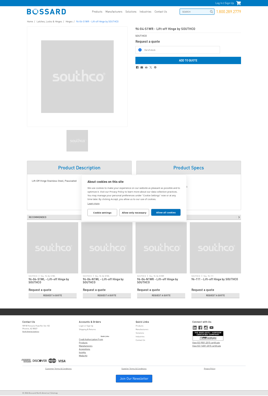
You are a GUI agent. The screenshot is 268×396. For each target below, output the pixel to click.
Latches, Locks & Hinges (49, 21)
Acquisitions (84, 349)
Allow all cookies (166, 212)
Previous (237, 217)
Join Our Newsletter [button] (134, 378)
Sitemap (54, 393)
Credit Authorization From (91, 339)
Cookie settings (102, 212)
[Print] (146, 67)
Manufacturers (113, 11)
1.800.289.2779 (228, 11)
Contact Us (160, 11)
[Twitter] (151, 67)
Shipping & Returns (87, 329)
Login (81, 326)
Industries (145, 11)
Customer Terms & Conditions (58, 368)
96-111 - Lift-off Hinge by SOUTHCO (214, 279)
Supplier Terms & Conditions (134, 368)
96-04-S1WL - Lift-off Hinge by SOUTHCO (49, 280)
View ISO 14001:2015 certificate (206, 345)
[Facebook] (137, 67)
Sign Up (229, 3)
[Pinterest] (155, 67)
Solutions (130, 11)
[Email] (142, 67)
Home (30, 21)
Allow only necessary (134, 212)
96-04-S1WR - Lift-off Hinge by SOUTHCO (97, 21)
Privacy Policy (209, 368)
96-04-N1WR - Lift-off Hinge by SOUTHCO (157, 280)
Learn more (93, 203)
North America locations (30, 331)
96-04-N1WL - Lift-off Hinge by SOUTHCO (103, 280)
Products (97, 11)
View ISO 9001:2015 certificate (206, 342)
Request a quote (52, 295)
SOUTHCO (33, 276)
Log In (219, 3)
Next (239, 217)
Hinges (69, 21)
